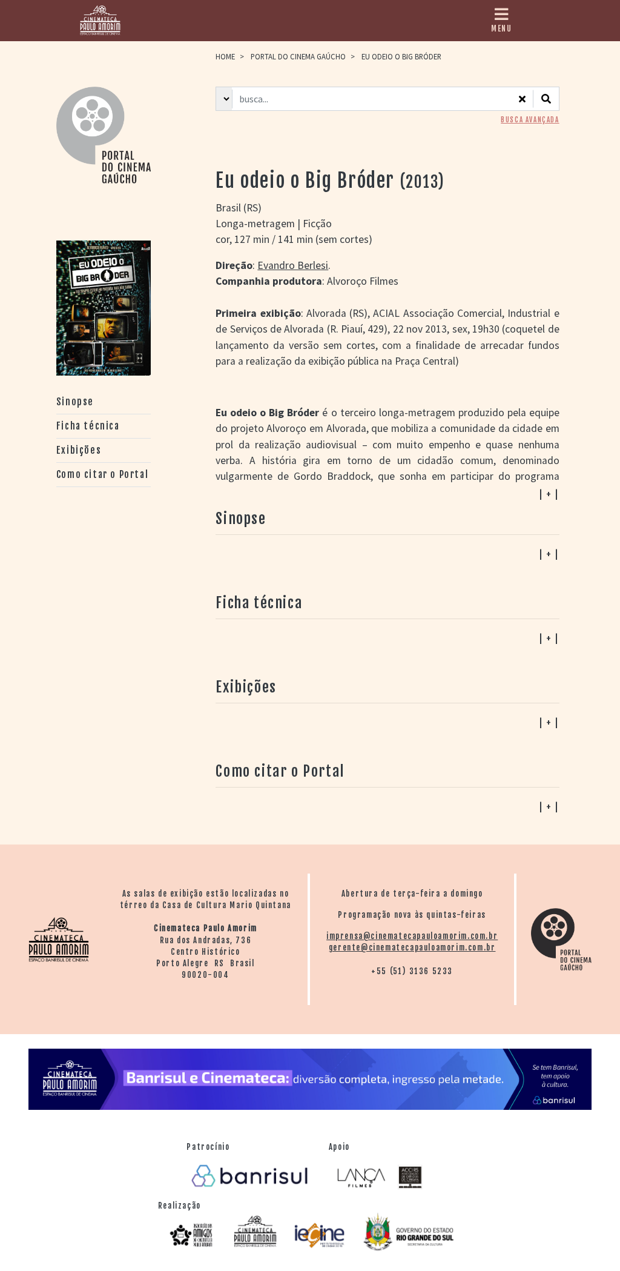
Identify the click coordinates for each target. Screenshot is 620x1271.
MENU (501, 28)
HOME (225, 56)
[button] (387, 806)
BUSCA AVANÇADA (530, 120)
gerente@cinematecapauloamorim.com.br (412, 947)
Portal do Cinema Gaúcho (298, 56)
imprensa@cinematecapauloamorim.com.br (412, 936)
